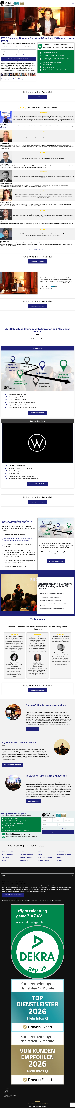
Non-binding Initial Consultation (12, 764)
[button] (55, 593)
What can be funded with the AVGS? (50, 600)
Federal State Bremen (7, 854)
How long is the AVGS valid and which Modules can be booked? (55, 604)
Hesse (40, 854)
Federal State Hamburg (26, 854)
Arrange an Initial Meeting (37, 97)
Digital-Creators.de (42, 786)
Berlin (39, 851)
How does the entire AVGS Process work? (52, 608)
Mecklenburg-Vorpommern (64, 854)
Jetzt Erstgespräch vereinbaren (13, 894)
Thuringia (59, 860)
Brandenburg (60, 851)
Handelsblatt (3, 127)
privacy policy (21, 54)
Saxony (3, 860)
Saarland (59, 857)
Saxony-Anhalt (24, 860)
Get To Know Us (32, 729)
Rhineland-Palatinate (25, 857)
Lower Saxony (5, 857)
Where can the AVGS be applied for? (50, 597)
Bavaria (22, 851)
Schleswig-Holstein (43, 860)
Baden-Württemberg (7, 851)
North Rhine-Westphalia (45, 857)
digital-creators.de (33, 801)
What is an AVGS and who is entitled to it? (52, 593)
